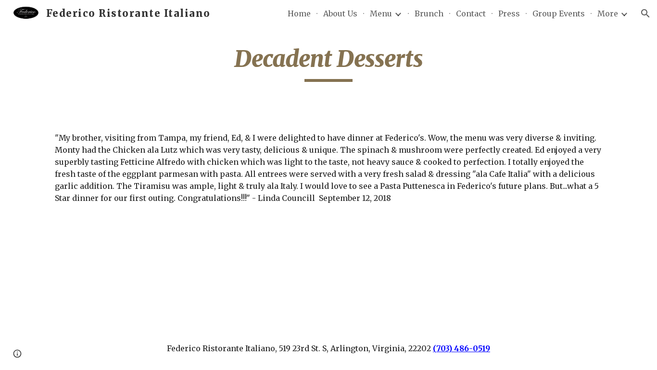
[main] (328, 63)
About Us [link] (340, 13)
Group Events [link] (558, 13)
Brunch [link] (429, 13)
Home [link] (299, 13)
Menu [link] (381, 13)
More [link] (607, 13)
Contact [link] (471, 13)
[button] (645, 13)
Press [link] (509, 13)
